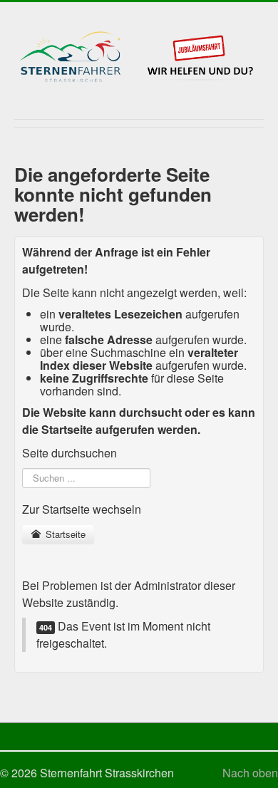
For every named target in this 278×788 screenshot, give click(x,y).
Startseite (64, 534)
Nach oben (250, 772)
